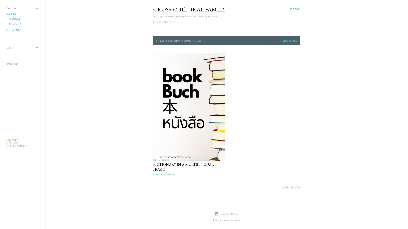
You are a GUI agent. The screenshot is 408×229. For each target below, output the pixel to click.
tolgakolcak (235, 220)
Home (157, 22)
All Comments (19, 145)
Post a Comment (169, 174)
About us (169, 22)
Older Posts (290, 187)
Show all (289, 40)
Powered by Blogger (229, 214)
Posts (14, 143)
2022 (10, 13)
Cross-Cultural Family (189, 9)
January (14, 24)
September (16, 18)
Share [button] (155, 174)
